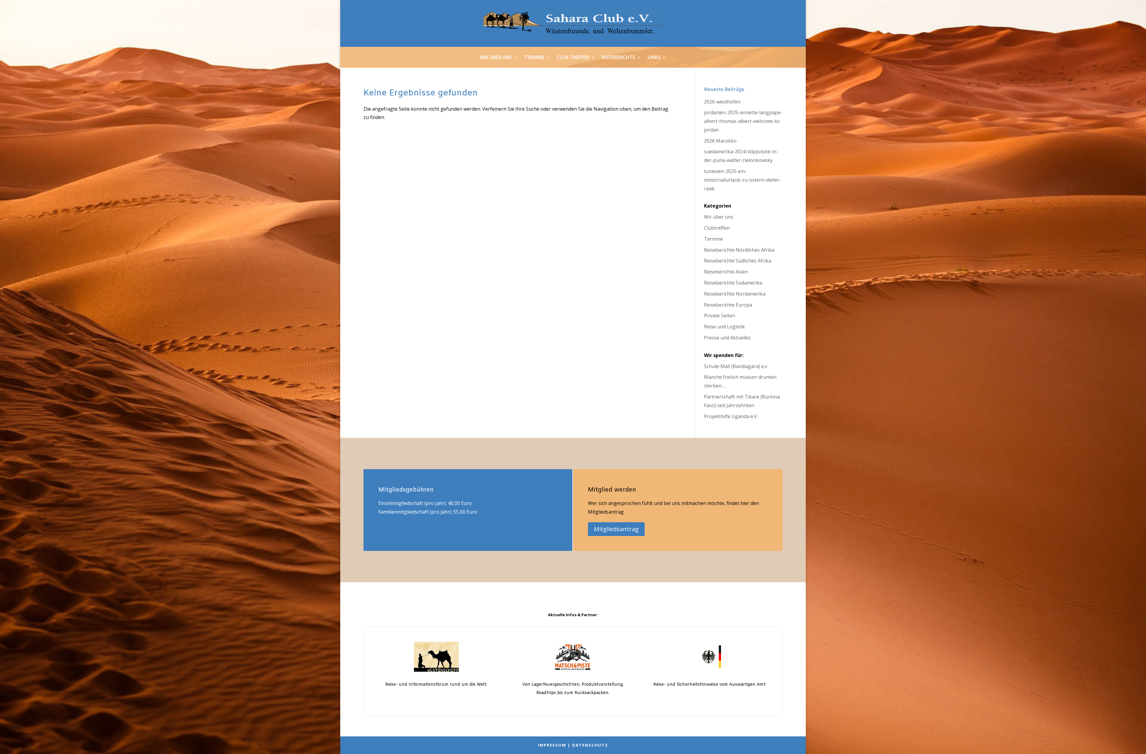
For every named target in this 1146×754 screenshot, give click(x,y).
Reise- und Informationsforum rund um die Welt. (436, 684)
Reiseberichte (618, 58)
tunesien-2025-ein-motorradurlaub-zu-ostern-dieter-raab (742, 180)
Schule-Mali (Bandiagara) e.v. (736, 366)
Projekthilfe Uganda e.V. (731, 416)
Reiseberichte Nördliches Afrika (739, 250)
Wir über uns (496, 58)
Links (654, 58)
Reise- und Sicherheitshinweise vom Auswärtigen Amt (709, 684)
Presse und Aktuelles (727, 337)
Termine (534, 58)
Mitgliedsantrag (616, 529)
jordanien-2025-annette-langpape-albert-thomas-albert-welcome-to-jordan (743, 121)
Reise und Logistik (724, 326)
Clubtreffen (717, 228)
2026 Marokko (720, 140)
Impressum (552, 745)
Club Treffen (573, 58)
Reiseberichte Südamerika (733, 282)
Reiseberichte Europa (728, 305)
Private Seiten (719, 315)
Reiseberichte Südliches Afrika (737, 260)
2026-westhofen (722, 101)
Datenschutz (590, 745)
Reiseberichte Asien (726, 271)
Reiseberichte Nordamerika (734, 294)
